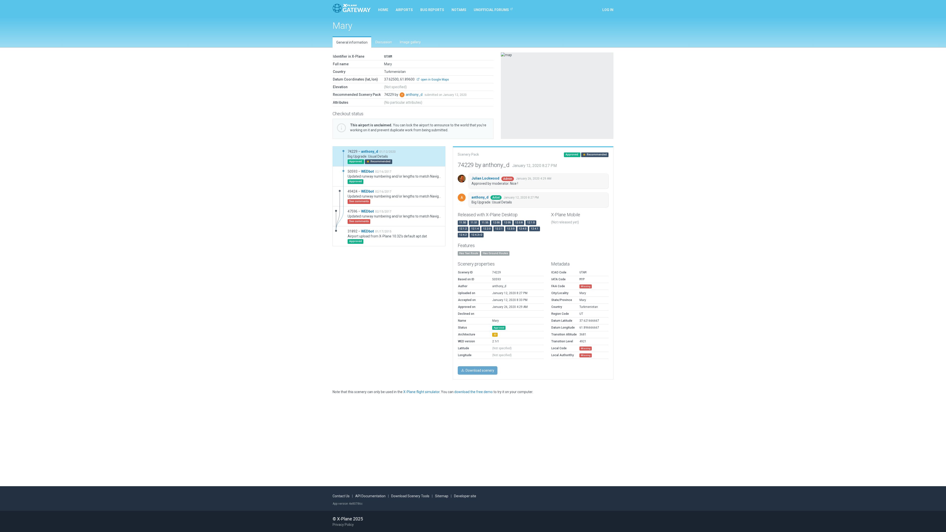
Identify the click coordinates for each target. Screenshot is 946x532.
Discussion (383, 42)
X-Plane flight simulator (421, 392)
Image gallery (410, 42)
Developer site (465, 496)
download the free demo (473, 392)
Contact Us (341, 496)
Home (383, 10)
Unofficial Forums (491, 10)
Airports (404, 10)
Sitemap (441, 496)
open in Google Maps (434, 79)
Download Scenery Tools (410, 496)
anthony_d (414, 95)
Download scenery (479, 370)
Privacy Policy (343, 525)
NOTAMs (459, 10)
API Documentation (370, 496)
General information (352, 42)
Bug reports (432, 10)
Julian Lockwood (486, 178)
